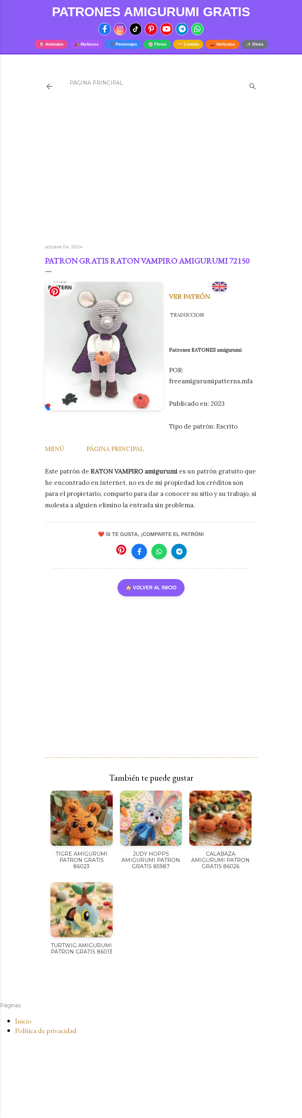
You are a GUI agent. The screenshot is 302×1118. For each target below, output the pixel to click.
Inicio (23, 1021)
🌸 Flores (157, 44)
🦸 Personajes (123, 44)
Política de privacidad (46, 1030)
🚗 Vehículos (222, 44)
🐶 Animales (51, 44)
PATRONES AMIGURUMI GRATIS (151, 11)
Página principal (96, 82)
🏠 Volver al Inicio (151, 587)
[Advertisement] (151, 174)
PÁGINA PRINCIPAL (115, 449)
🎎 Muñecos (86, 44)
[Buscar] (252, 85)
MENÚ (54, 449)
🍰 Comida (188, 44)
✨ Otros (254, 44)
